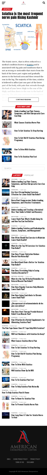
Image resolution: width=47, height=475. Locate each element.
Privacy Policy (35, 459)
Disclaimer (30, 462)
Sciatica (30, 64)
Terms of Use (19, 462)
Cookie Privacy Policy (20, 459)
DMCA (8, 459)
